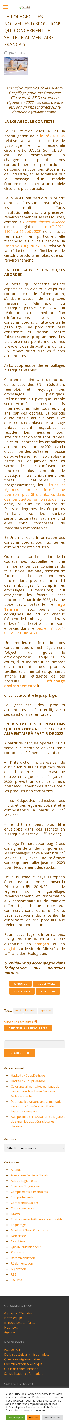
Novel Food (18, 1241)
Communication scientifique (23, 1364)
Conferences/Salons (25, 1203)
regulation (46, 1010)
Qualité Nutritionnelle (26, 1247)
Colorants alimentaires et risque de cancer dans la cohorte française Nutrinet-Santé (35, 1091)
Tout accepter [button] (15, 1417)
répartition (18, 1269)
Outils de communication (21, 1369)
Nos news (11, 1327)
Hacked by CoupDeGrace (28, 1075)
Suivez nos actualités (19, 1022)
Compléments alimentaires (29, 1192)
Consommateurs (22, 1208)
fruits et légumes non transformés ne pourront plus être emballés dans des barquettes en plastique (34, 492)
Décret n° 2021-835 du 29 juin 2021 (34, 631)
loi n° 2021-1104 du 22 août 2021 (34, 229)
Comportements (22, 1197)
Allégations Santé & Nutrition (31, 1175)
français (42, 943)
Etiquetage (18, 1225)
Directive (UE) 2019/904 (24, 245)
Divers (15, 1214)
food (18, 1010)
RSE (13, 1274)
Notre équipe (13, 1318)
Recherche (18, 1252)
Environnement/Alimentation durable (36, 1219)
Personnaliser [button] (52, 1417)
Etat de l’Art (12, 1350)
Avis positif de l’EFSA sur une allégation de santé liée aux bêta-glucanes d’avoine (38, 1121)
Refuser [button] (33, 1417)
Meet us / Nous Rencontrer (30, 1230)
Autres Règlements (24, 1181)
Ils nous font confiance (20, 1323)
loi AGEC (30, 1010)
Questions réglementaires (22, 1359)
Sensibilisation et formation (23, 1374)
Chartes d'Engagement (27, 1186)
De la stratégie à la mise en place (26, 1354)
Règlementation (22, 1263)
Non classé (18, 1236)
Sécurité (16, 1280)
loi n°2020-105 (52, 135)
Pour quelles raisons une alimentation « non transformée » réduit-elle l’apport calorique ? (37, 1106)
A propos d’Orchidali (18, 1313)
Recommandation (23, 1258)
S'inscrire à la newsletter (28, 1028)
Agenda (16, 1170)
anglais (10, 948)
